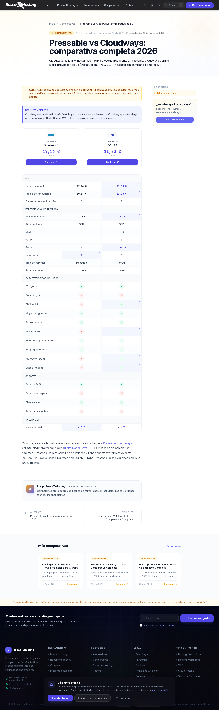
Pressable (109, 443)
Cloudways (124, 443)
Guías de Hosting (102, 665)
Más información (160, 690)
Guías (129, 5)
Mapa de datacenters (62, 670)
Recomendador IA (60, 659)
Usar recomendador (175, 119)
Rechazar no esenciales (92, 698)
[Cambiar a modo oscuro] (145, 5)
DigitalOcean (72, 448)
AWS (85, 448)
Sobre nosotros (144, 676)
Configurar (125, 698)
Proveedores (91, 5)
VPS (180, 665)
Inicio (49, 5)
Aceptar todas (60, 698)
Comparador (57, 665)
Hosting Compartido (189, 654)
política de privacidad (164, 625)
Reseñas (98, 670)
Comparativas (112, 5)
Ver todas (171, 546)
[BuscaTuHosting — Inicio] (20, 5)
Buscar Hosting (66, 5)
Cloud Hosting (186, 670)
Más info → (201, 602)
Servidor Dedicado (189, 676)
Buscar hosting (58, 654)
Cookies (140, 665)
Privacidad (142, 659)
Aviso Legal (142, 654)
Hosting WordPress (189, 659)
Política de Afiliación (147, 670)
